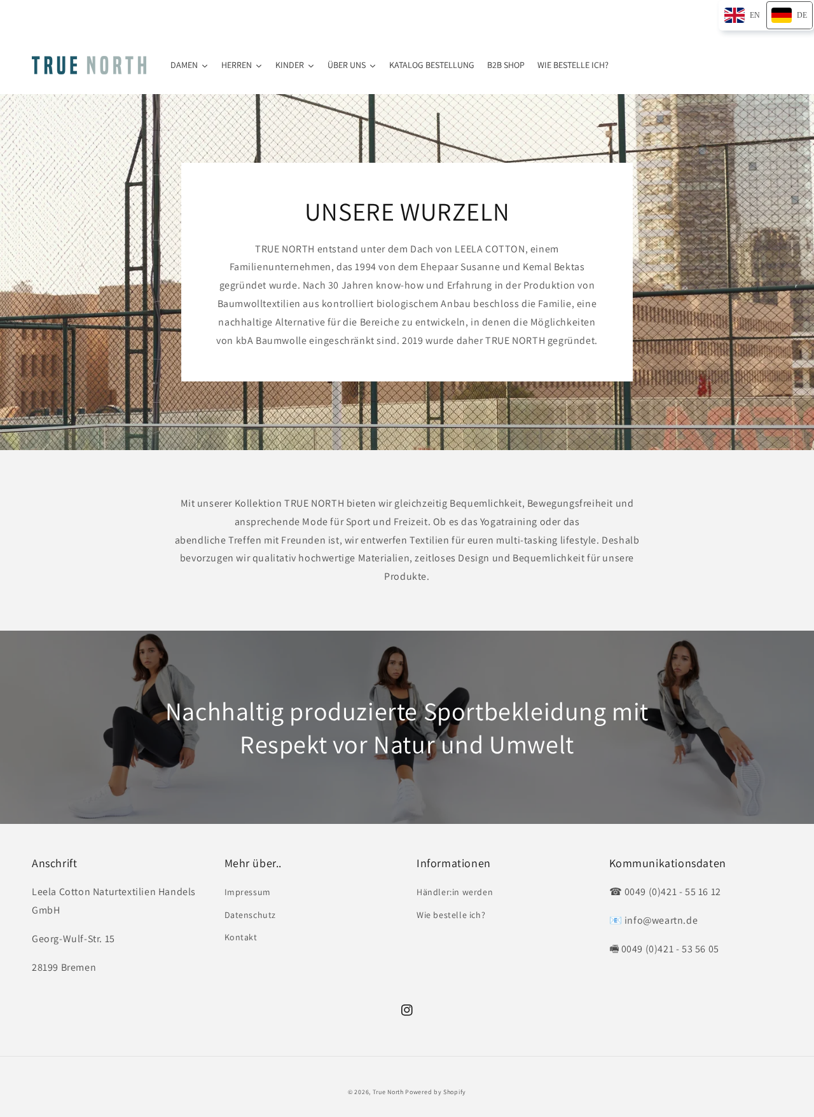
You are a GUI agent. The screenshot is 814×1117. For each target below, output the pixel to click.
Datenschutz (250, 915)
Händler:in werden (455, 892)
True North (388, 1092)
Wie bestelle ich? (451, 915)
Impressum (247, 892)
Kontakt (241, 937)
